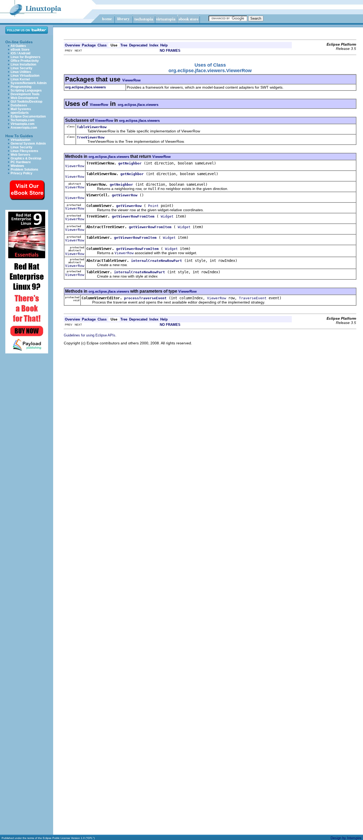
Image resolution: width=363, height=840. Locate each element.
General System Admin (28, 143)
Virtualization (20, 140)
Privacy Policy (21, 173)
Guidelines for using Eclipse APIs (89, 335)
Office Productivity (25, 61)
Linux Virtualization (25, 75)
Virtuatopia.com (23, 124)
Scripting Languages (26, 90)
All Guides (18, 46)
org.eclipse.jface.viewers (138, 105)
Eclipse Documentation (28, 116)
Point (153, 206)
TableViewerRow (92, 127)
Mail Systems (21, 109)
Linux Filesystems (24, 151)
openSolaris (20, 113)
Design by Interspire (346, 838)
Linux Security (21, 68)
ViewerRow (131, 80)
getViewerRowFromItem (133, 216)
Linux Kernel (20, 79)
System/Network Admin (29, 83)
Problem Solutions (24, 169)
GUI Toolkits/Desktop (26, 101)
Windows (17, 166)
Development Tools (25, 94)
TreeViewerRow (90, 137)
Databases (19, 105)
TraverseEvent (253, 298)
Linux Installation (23, 64)
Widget (167, 216)
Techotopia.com (23, 120)
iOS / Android (20, 53)
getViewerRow (124, 195)
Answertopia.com (24, 127)
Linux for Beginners (25, 57)
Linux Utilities (21, 72)
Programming (21, 87)
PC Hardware (21, 162)
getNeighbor (130, 163)
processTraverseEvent (145, 298)
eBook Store (20, 49)
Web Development (24, 98)
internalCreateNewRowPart (156, 261)
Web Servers (20, 155)
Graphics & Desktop (26, 158)
